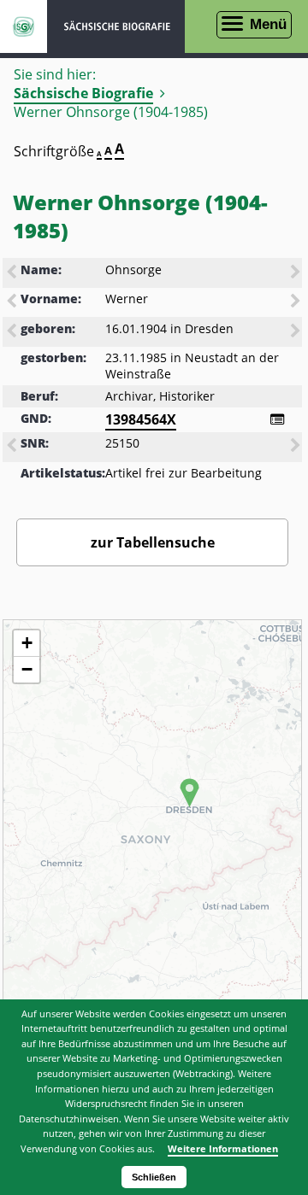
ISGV (23, 26)
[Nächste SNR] (297, 447)
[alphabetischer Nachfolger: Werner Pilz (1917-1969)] (297, 302)
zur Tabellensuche (153, 542)
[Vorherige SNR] (13, 447)
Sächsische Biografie (83, 93)
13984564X (140, 419)
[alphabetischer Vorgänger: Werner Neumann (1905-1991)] (13, 302)
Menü (268, 24)
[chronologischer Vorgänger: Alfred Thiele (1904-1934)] (13, 332)
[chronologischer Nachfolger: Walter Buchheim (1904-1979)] (297, 332)
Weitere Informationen (223, 1148)
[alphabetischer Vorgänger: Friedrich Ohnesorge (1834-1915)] (13, 273)
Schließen (154, 1177)
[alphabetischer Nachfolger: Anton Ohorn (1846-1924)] (297, 273)
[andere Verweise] (277, 419)
